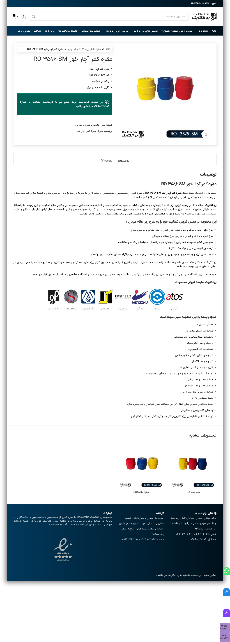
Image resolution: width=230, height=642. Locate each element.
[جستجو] (34, 17)
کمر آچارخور (74, 49)
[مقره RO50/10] (141, 465)
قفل (205, 236)
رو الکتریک (201, 193)
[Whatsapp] (226, 573)
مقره (100, 131)
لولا (199, 236)
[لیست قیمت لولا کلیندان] (226, 615)
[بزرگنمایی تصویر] (206, 134)
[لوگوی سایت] (204, 16)
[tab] (123, 159)
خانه (108, 49)
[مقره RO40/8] (193, 465)
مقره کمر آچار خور (86, 131)
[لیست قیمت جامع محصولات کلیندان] (226, 594)
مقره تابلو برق (93, 49)
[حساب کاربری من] (24, 16)
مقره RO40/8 (193, 492)
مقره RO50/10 (141, 492)
